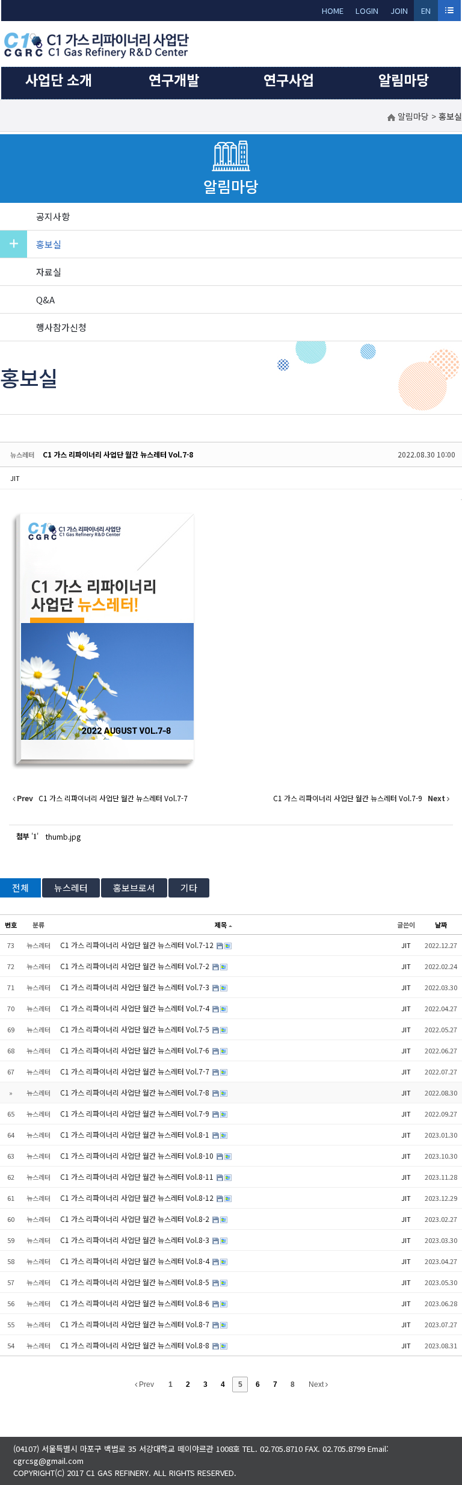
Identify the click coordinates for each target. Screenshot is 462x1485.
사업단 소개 (58, 79)
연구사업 (288, 79)
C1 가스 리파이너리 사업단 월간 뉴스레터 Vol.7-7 (135, 1071)
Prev (145, 1384)
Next (317, 1384)
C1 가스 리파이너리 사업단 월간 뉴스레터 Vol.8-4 (135, 1261)
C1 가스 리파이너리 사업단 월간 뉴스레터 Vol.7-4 (135, 1008)
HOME (332, 10)
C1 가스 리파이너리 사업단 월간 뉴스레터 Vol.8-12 (137, 1197)
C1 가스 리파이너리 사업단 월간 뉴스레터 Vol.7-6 (135, 1050)
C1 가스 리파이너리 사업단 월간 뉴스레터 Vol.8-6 (135, 1303)
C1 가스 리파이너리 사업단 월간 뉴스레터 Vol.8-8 (135, 1345)
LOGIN (367, 10)
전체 (20, 887)
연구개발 (174, 79)
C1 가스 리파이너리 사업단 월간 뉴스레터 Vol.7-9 (135, 1113)
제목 (221, 924)
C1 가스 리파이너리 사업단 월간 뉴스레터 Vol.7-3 (135, 987)
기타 (188, 887)
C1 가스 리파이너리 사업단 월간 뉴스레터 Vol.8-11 (137, 1176)
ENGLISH (426, 13)
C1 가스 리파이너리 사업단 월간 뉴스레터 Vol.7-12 (137, 945)
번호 (11, 924)
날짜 (441, 924)
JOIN (399, 10)
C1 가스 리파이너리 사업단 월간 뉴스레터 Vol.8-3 (135, 1240)
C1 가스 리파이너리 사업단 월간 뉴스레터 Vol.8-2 (135, 1219)
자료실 (48, 271)
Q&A (45, 299)
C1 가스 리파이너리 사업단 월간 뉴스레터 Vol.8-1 (135, 1134)
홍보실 (48, 244)
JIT (15, 478)
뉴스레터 (71, 887)
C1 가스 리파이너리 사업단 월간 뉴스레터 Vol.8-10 (137, 1155)
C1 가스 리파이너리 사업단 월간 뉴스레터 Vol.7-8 (118, 454)
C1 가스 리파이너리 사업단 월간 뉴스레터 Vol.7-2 (135, 966)
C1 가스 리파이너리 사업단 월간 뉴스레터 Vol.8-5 (135, 1282)
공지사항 (53, 216)
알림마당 (403, 79)
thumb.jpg (63, 836)
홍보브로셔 (134, 887)
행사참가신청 (61, 327)
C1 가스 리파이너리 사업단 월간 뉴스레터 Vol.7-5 (135, 1029)
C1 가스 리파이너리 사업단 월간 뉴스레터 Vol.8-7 (135, 1324)
